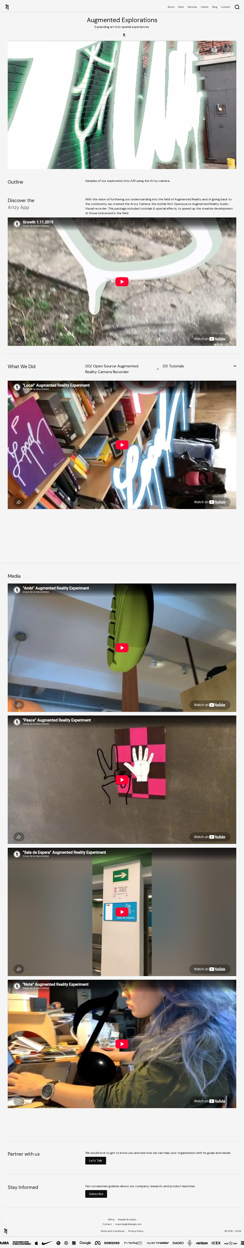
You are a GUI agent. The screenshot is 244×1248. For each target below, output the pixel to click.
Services (192, 6)
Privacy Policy (136, 1231)
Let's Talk (95, 1161)
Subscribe (96, 1194)
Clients (205, 6)
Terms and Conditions (112, 1231)
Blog (214, 6)
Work (181, 6)
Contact (225, 6)
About (171, 6)
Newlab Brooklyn (127, 1219)
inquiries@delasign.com (128, 1224)
